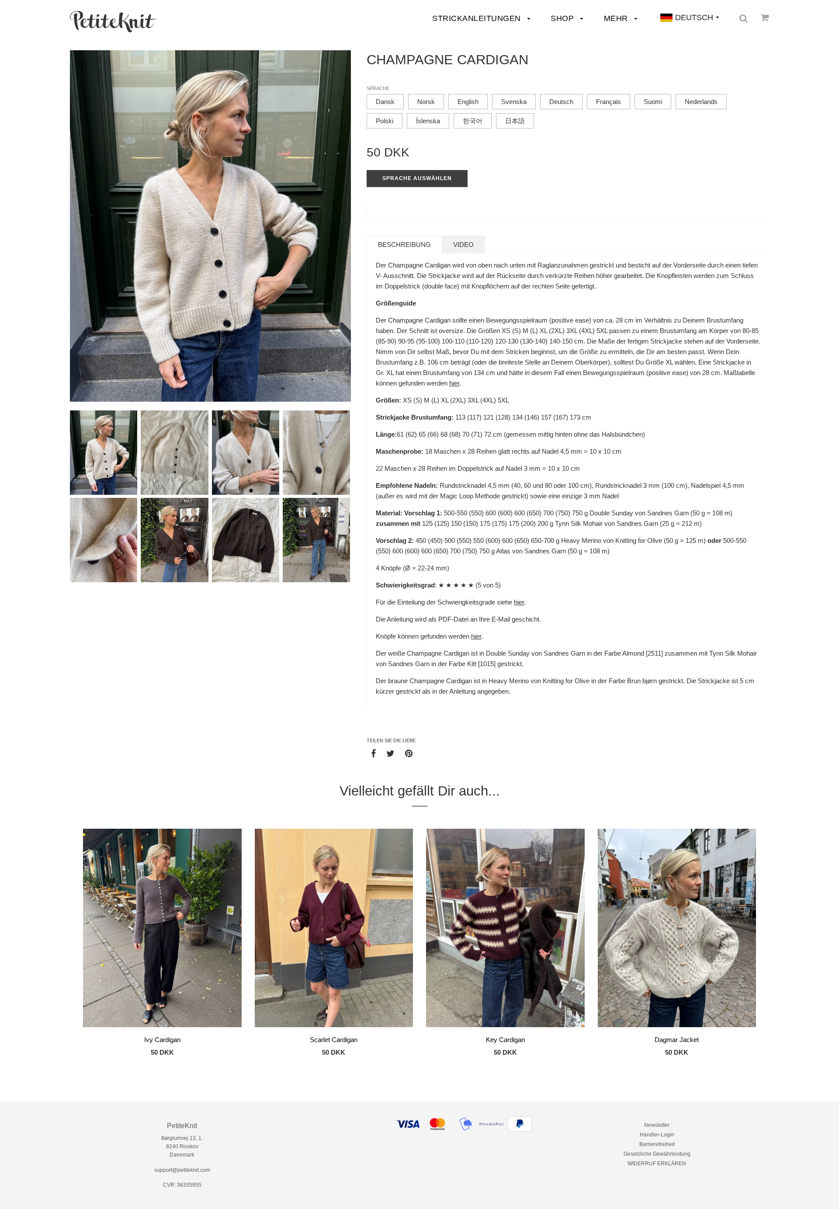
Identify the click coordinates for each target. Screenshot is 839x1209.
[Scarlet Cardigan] (334, 929)
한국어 (472, 121)
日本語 (515, 121)
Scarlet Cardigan (333, 1039)
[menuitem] (113, 21)
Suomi (653, 101)
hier (454, 383)
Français (608, 101)
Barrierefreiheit (657, 1144)
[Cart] (765, 17)
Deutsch (561, 101)
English (468, 101)
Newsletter (656, 1125)
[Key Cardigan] (505, 929)
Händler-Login (657, 1135)
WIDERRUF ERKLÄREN (657, 1163)
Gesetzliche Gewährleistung (657, 1154)
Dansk (385, 101)
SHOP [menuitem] (563, 18)
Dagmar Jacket (677, 1039)
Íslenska (428, 121)
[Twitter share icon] (390, 753)
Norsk (426, 101)
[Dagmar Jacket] (677, 929)
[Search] (743, 18)
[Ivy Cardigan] (162, 929)
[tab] (404, 245)
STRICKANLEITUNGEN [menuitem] (477, 18)
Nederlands (701, 101)
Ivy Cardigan (162, 1039)
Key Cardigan (505, 1039)
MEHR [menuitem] (617, 18)
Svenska (514, 101)
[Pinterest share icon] (409, 753)
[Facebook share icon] (373, 753)
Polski (384, 121)
